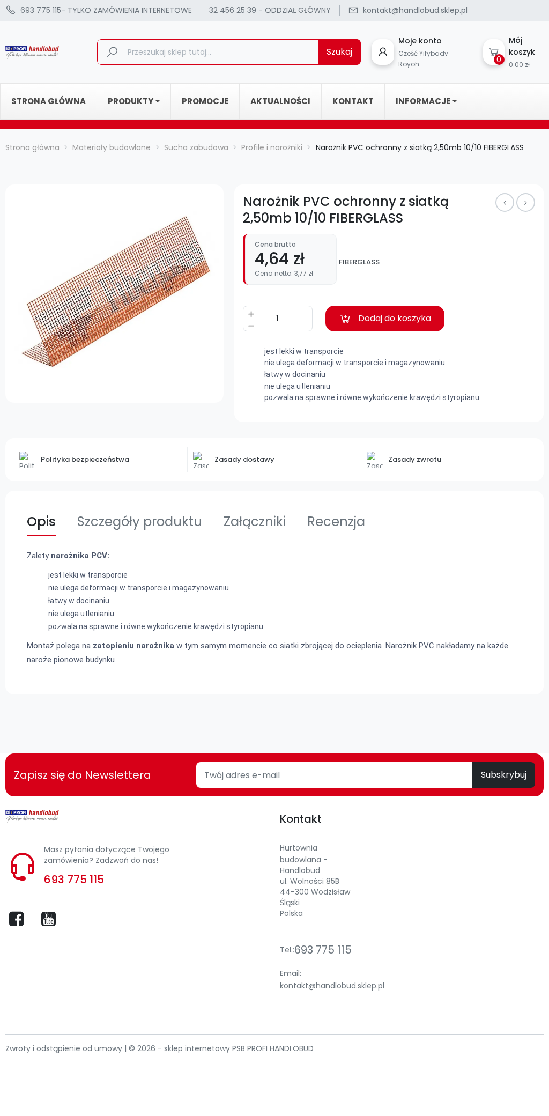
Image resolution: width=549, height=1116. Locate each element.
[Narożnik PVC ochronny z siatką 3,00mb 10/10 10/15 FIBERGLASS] (504, 202)
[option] (114, 293)
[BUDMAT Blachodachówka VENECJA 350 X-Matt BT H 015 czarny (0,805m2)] (525, 202)
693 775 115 (74, 879)
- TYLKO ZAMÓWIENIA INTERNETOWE (106, 10)
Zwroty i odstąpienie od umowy (64, 1048)
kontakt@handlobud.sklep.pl (332, 985)
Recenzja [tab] (336, 521)
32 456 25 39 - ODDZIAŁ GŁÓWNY (270, 10)
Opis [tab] (41, 521)
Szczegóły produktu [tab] (139, 521)
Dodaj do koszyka (394, 318)
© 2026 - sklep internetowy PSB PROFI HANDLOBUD (221, 1048)
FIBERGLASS (359, 262)
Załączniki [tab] (255, 521)
